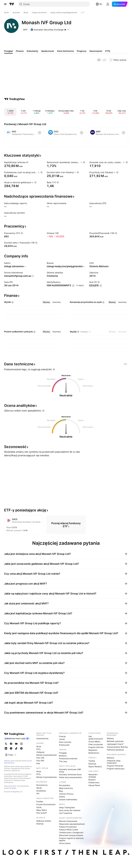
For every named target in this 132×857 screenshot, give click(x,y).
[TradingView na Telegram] (11, 748)
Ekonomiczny (42, 785)
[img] (65, 29)
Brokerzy (63, 756)
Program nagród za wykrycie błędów (71, 839)
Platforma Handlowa (115, 750)
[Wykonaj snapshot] (99, 60)
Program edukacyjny (115, 768)
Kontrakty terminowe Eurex (70, 774)
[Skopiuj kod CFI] (101, 285)
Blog (61, 791)
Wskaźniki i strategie (93, 775)
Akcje (38, 746)
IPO (37, 793)
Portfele (39, 801)
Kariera (62, 797)
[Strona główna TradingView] (11, 4)
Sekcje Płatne (94, 785)
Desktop (39, 824)
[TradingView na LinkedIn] (6, 748)
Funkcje (62, 736)
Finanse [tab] (20, 51)
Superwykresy (42, 738)
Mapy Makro (41, 810)
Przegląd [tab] (8, 51)
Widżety (110, 738)
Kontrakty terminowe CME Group (70, 770)
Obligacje (40, 752)
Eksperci (92, 780)
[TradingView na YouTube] (16, 744)
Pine (38, 763)
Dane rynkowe (65, 742)
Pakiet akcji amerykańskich (70, 777)
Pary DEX (40, 760)
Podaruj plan (64, 745)
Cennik (62, 739)
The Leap (63, 761)
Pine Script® (41, 813)
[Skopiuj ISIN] (73, 285)
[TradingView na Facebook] (11, 744)
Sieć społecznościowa (95, 737)
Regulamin (92, 750)
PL (101, 4)
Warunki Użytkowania (68, 821)
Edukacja (92, 764)
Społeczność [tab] (47, 51)
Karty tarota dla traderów (69, 810)
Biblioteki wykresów (115, 741)
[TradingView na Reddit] (21, 748)
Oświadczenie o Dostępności (71, 832)
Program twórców (95, 747)
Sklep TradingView (67, 807)
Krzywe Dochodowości (46, 804)
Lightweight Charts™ (115, 744)
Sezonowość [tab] (95, 51)
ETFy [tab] (107, 51)
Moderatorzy (93, 753)
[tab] (46, 302)
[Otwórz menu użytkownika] (107, 4)
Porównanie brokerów (68, 758)
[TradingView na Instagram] (21, 744)
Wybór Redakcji (95, 766)
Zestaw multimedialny (68, 799)
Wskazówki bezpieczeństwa (71, 835)
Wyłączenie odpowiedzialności (72, 824)
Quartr (14, 788)
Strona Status (65, 843)
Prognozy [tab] (81, 51)
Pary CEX (40, 758)
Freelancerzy (93, 782)
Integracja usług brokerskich (113, 761)
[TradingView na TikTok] (16, 748)
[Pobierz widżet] (104, 60)
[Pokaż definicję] (27, 162)
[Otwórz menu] (5, 4)
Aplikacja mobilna (43, 821)
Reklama (110, 758)
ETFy (38, 749)
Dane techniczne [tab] (65, 51)
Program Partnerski (115, 766)
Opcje (38, 807)
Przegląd (63, 753)
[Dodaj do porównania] (39, 132)
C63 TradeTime (65, 813)
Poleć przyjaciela (95, 744)
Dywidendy (41, 791)
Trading (91, 761)
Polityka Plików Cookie (68, 830)
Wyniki (39, 788)
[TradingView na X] (6, 744)
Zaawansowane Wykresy (117, 747)
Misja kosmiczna (66, 788)
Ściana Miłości (94, 741)
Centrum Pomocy (66, 794)
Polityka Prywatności (68, 827)
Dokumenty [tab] (32, 51)
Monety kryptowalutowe (46, 755)
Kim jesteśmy (64, 785)
